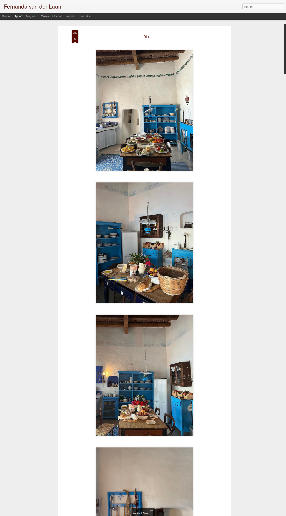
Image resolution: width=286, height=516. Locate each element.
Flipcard (18, 16)
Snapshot (70, 16)
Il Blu (144, 37)
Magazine (32, 16)
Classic (6, 16)
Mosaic (45, 16)
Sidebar (57, 16)
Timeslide (85, 16)
